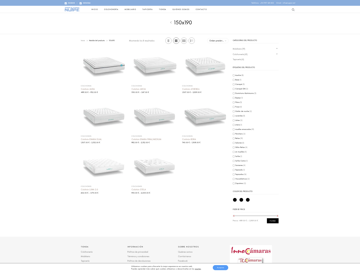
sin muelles (241, 152)
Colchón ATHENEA (191, 89)
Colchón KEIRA (189, 139)
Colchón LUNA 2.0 (89, 189)
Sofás (238, 156)
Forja (238, 107)
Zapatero (240, 183)
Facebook (182, 260)
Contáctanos (184, 256)
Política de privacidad (137, 251)
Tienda (162, 9)
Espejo (239, 98)
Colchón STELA (138, 189)
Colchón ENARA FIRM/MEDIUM (146, 139)
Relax (239, 138)
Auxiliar (239, 75)
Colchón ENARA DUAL (91, 139)
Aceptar (220, 267)
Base (238, 80)
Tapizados (240, 174)
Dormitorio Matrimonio (245, 93)
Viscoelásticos (242, 179)
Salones (239, 143)
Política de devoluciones (138, 260)
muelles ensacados (244, 129)
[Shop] (171, 22)
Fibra (238, 102)
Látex (238, 120)
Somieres (240, 165)
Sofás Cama (241, 161)
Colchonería (111, 9)
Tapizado (240, 170)
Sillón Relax (241, 147)
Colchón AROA (138, 89)
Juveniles (240, 116)
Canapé (240, 84)
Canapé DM (241, 89)
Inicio (94, 9)
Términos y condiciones (138, 256)
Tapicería (147, 9)
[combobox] (217, 41)
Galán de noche (243, 111)
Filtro (273, 221)
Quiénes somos (180, 9)
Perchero (240, 134)
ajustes (198, 269)
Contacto (201, 9)
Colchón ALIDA (88, 89)
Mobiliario (130, 9)
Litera (238, 125)
